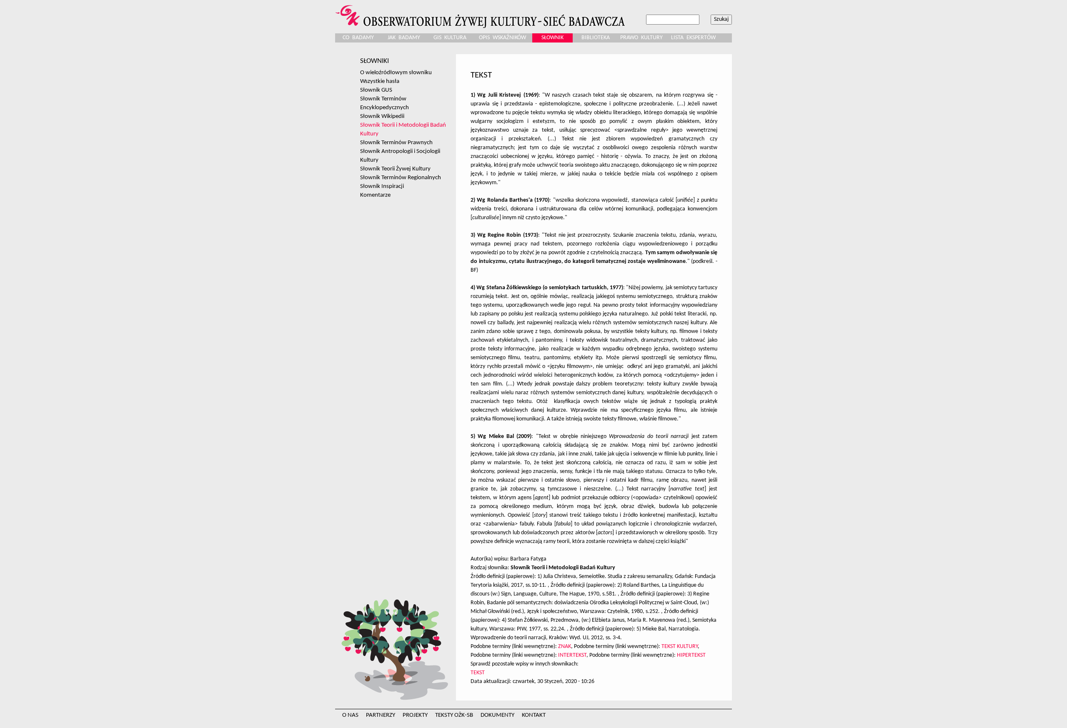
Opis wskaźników (502, 38)
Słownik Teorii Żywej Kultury (395, 168)
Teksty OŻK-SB (454, 715)
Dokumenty (497, 715)
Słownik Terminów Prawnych (396, 142)
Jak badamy (404, 38)
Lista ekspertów (693, 38)
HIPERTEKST (691, 655)
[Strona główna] (481, 14)
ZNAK (564, 646)
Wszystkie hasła (379, 81)
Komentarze (375, 195)
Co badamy (358, 38)
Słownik (552, 38)
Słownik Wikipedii (382, 116)
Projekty (415, 715)
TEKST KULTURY (679, 646)
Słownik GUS (376, 90)
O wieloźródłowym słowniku (396, 72)
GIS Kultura (449, 38)
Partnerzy (380, 715)
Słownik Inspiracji (382, 186)
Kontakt (534, 715)
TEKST (478, 673)
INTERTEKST (572, 655)
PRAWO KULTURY (641, 38)
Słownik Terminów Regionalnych (400, 177)
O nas (350, 715)
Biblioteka (595, 38)
